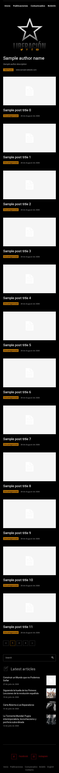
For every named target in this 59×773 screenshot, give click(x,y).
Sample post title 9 (17, 533)
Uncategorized (11, 116)
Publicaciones (16, 767)
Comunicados (31, 767)
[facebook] (32, 49)
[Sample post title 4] (29, 279)
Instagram (43, 756)
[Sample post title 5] (29, 326)
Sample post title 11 (18, 627)
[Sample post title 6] (29, 372)
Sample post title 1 (17, 157)
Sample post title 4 (17, 298)
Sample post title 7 (17, 439)
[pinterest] (26, 49)
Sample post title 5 (17, 345)
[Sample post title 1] (29, 138)
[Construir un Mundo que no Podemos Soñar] (51, 680)
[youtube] (37, 49)
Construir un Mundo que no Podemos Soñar (21, 679)
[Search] (52, 657)
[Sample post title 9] (29, 513)
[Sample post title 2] (29, 185)
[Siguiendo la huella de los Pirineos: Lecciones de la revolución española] (51, 693)
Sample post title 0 (17, 110)
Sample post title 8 (17, 486)
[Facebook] (14, 756)
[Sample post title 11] (29, 607)
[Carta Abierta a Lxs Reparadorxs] (51, 706)
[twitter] (21, 49)
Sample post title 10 (18, 580)
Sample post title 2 (17, 204)
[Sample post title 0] (29, 91)
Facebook (23, 756)
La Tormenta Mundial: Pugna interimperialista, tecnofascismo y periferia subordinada (19, 719)
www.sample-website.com (26, 70)
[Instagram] (34, 756)
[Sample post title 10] (29, 560)
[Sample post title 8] (29, 466)
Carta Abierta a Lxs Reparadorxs (18, 705)
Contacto (29, 769)
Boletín (42, 767)
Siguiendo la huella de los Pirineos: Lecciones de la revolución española (21, 692)
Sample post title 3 (17, 251)
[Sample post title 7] (29, 420)
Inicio (5, 767)
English (50, 767)
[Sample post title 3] (29, 232)
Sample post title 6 (17, 392)
